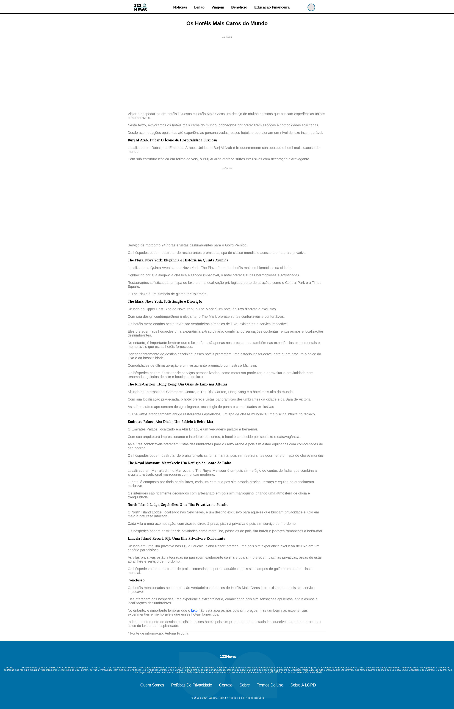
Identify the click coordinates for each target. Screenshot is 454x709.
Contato (225, 685)
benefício (239, 7)
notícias (180, 7)
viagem (218, 7)
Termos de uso (270, 685)
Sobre (244, 685)
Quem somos (152, 685)
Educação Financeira (272, 7)
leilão (199, 7)
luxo (194, 610)
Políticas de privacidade (191, 685)
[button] (311, 7)
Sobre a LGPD (302, 685)
